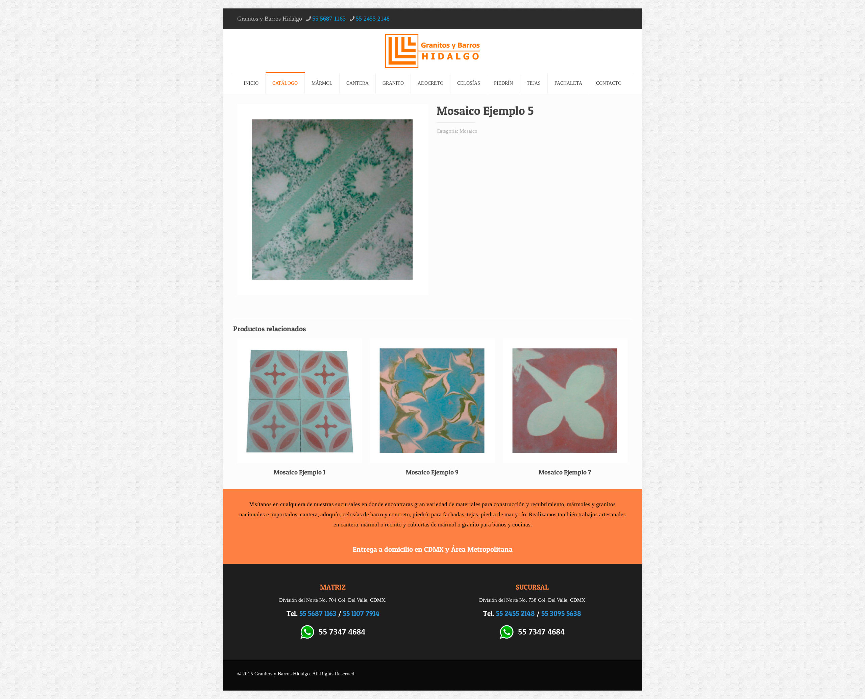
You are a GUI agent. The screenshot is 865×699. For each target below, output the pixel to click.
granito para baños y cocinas (496, 524)
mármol (370, 524)
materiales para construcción (490, 504)
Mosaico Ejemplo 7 (565, 472)
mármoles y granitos (591, 504)
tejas (472, 514)
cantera (309, 514)
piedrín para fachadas (438, 514)
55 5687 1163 (329, 18)
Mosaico (468, 131)
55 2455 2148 (373, 18)
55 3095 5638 (561, 613)
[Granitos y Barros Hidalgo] (432, 51)
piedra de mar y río (503, 514)
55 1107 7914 (361, 613)
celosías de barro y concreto (376, 514)
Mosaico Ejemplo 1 (299, 472)
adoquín (330, 514)
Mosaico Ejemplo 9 (432, 472)
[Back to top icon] (832, 685)
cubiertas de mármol (431, 524)
